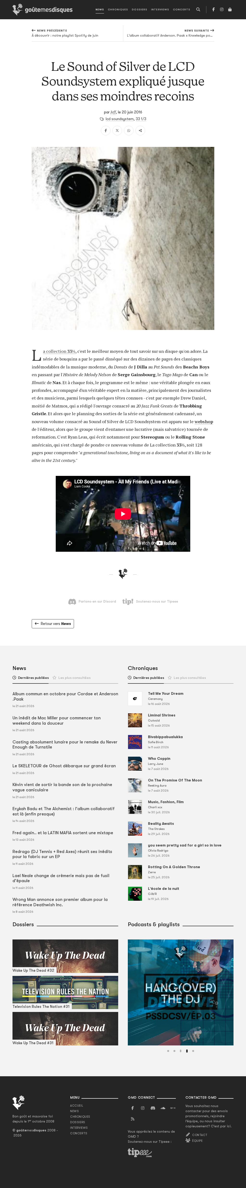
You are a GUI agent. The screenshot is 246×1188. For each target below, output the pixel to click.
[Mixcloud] (173, 1108)
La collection (55, 351)
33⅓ (71, 351)
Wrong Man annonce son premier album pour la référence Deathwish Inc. (60, 902)
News (100, 9)
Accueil (76, 1105)
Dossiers (139, 9)
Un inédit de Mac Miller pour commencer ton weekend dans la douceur (56, 720)
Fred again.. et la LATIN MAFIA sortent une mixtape (62, 832)
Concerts (181, 9)
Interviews (160, 9)
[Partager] (140, 130)
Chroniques (118, 9)
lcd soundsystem (120, 119)
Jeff (113, 112)
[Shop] (230, 9)
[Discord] (153, 1108)
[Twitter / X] (117, 130)
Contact (199, 1135)
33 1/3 (141, 119)
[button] (168, 1051)
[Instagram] (221, 9)
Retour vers (56, 624)
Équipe (197, 1140)
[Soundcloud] (163, 1108)
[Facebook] (213, 9)
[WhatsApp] (129, 130)
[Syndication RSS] (132, 1119)
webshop (204, 421)
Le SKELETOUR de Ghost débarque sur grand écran (64, 765)
